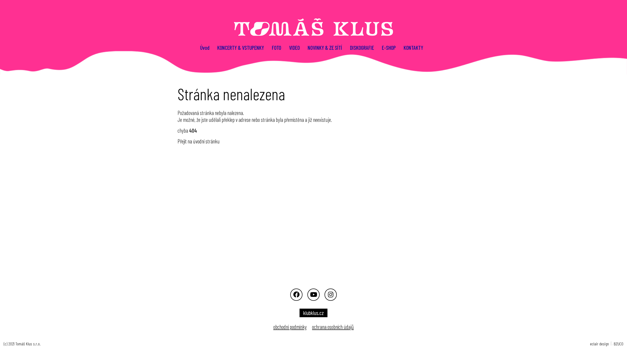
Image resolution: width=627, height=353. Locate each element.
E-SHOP (389, 47)
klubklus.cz (313, 313)
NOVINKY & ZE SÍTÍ (325, 47)
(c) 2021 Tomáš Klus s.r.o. (22, 343)
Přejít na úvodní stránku (199, 141)
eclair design (599, 343)
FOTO (276, 47)
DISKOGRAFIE (362, 47)
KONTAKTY (413, 47)
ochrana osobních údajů (333, 327)
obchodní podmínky (290, 327)
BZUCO (618, 343)
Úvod (204, 47)
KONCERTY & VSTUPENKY (240, 47)
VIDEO (294, 47)
